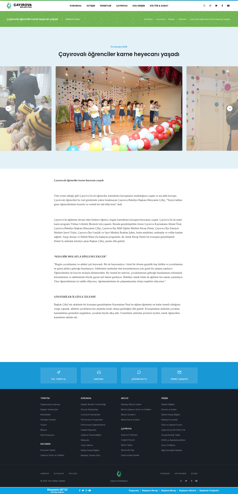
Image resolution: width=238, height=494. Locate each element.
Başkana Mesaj (168, 490)
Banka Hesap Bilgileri (90, 450)
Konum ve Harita (168, 409)
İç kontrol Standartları (90, 414)
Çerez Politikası (168, 445)
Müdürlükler (45, 414)
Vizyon (43, 425)
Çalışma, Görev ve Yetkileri (52, 455)
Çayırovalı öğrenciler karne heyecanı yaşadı (210, 19)
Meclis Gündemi (128, 414)
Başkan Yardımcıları (49, 409)
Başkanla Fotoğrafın (209, 490)
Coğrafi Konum (128, 440)
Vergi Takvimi (87, 445)
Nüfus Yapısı (126, 445)
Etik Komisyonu (47, 435)
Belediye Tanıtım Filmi (90, 455)
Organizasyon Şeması (50, 404)
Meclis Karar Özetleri (130, 419)
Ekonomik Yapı (127, 450)
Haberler (182, 19)
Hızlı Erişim (138, 5)
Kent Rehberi (180, 473)
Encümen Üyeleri (47, 450)
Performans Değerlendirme (93, 425)
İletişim (91, 5)
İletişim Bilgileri (168, 404)
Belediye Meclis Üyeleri (131, 404)
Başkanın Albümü (187, 490)
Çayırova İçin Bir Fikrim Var (173, 430)
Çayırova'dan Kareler (130, 455)
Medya (171, 19)
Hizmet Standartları (89, 409)
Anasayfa (148, 19)
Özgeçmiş (134, 490)
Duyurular (59, 473)
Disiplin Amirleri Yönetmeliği (93, 404)
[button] (8, 108)
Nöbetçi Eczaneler (169, 419)
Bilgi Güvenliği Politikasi (171, 450)
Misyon (43, 430)
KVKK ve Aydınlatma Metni (173, 440)
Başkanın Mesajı (150, 490)
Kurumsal (76, 5)
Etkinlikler (165, 473)
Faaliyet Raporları (88, 430)
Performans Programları (92, 419)
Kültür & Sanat (159, 5)
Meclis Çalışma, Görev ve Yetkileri (136, 409)
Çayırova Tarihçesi (129, 435)
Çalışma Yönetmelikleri (91, 435)
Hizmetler (105, 5)
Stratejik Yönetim (48, 419)
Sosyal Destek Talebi (170, 435)
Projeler (73, 473)
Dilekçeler (85, 440)
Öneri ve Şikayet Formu (171, 425)
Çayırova (122, 5)
